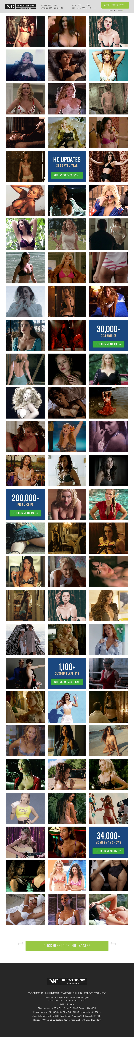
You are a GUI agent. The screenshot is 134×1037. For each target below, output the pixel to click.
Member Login (115, 10)
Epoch (62, 997)
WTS (56, 997)
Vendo (61, 1000)
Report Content (99, 993)
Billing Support (67, 1004)
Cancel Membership (52, 993)
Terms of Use (77, 993)
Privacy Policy (66, 993)
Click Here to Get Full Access (67, 945)
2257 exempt (88, 993)
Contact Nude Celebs (35, 993)
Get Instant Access (115, 5)
